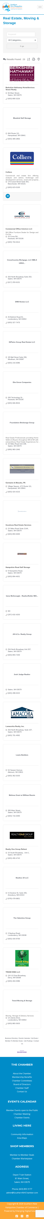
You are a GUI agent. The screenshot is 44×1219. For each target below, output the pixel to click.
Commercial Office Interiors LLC (19, 229)
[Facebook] (16, 1216)
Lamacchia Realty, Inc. (15, 726)
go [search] (23, 46)
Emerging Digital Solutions (27, 1211)
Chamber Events (22, 1117)
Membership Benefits (22, 1077)
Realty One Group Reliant (16, 849)
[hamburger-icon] (40, 7)
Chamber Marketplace (22, 1158)
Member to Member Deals (22, 1155)
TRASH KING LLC (13, 972)
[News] (8, 198)
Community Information (22, 1134)
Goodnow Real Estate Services (18, 525)
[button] (4, 59)
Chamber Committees (22, 1080)
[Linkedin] (27, 1216)
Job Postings (28, 1041)
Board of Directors (22, 1084)
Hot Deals (34, 1038)
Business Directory (11, 1038)
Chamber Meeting (22, 1114)
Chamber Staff (22, 1088)
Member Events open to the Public (22, 1110)
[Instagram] (22, 1216)
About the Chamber (22, 1073)
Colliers (9, 172)
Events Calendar (24, 1038)
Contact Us (22, 1091)
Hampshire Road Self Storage (18, 567)
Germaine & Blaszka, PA (15, 483)
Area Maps (22, 1138)
